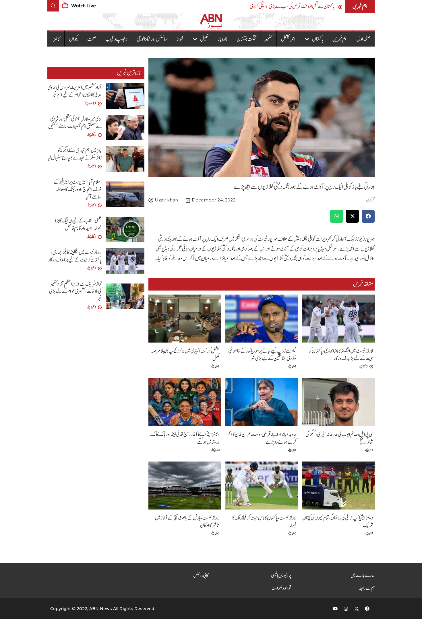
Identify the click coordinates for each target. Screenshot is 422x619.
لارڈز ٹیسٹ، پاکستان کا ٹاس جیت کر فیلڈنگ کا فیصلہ (264, 522)
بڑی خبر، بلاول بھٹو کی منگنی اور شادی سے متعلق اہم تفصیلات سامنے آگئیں (75, 123)
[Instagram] (346, 608)
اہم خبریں (340, 39)
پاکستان (318, 39)
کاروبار (223, 39)
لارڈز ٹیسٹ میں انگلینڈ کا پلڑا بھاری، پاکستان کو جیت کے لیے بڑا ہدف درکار (341, 355)
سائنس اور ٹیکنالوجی (152, 39)
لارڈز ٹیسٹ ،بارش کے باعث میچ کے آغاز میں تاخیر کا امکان (187, 522)
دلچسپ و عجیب (116, 39)
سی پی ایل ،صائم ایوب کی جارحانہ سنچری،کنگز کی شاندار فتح (339, 438)
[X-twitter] (356, 608)
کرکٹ (370, 200)
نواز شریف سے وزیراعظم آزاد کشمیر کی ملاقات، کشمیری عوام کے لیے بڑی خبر (75, 291)
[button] (368, 216)
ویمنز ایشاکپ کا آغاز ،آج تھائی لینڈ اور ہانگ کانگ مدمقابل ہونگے (185, 438)
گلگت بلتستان (246, 39)
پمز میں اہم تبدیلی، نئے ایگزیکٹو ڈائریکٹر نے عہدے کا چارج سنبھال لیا (75, 154)
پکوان (73, 39)
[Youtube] (335, 608)
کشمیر (268, 39)
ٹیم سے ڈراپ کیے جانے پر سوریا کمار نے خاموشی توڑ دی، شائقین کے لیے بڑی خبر (262, 355)
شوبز (180, 39)
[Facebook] (367, 608)
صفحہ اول (363, 39)
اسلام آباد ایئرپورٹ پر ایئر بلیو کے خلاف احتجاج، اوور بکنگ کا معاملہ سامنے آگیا (78, 189)
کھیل (204, 39)
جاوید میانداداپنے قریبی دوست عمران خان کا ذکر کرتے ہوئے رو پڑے (262, 438)
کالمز (56, 39)
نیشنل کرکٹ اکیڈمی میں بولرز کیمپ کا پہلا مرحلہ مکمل (185, 355)
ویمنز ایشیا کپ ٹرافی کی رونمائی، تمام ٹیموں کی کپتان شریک (337, 522)
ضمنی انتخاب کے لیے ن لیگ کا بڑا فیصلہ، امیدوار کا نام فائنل (78, 224)
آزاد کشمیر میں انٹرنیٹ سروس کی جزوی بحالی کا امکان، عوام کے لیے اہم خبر (74, 91)
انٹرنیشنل (288, 39)
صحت (91, 39)
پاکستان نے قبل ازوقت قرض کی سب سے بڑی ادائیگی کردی (292, 6)
